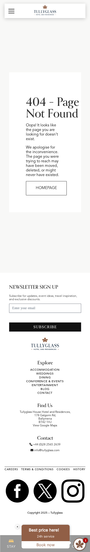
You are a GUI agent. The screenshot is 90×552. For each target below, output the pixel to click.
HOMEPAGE (46, 188)
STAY (11, 546)
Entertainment (45, 385)
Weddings (45, 373)
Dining (45, 377)
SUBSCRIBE (45, 327)
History (79, 469)
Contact (45, 393)
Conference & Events (45, 381)
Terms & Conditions (37, 469)
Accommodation (45, 370)
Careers (11, 469)
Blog (45, 389)
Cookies (63, 469)
